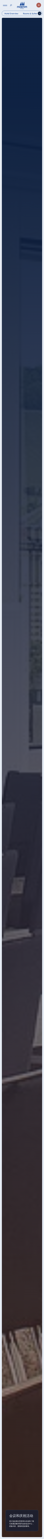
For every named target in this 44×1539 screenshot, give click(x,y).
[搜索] (11, 5)
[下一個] (39, 13)
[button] (34, 1522)
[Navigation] (5, 5)
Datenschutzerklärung (15, 1536)
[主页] (22, 5)
